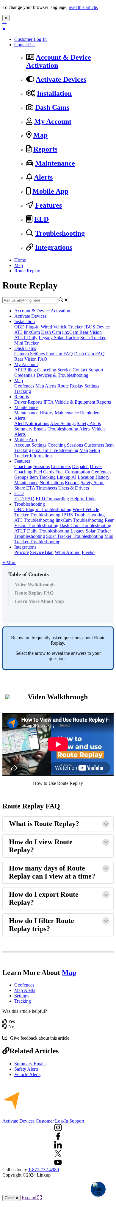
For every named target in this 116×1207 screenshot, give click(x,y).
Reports (45, 149)
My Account (52, 121)
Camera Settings (29, 353)
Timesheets (46, 487)
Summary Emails (30, 428)
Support (76, 1120)
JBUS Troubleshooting (83, 514)
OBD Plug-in (27, 326)
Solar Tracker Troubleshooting (74, 536)
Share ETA (24, 487)
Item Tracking (42, 477)
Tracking (22, 391)
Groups (21, 477)
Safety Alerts (89, 423)
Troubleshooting (60, 233)
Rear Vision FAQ (30, 359)
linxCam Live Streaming (55, 450)
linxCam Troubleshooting (80, 520)
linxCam (32, 332)
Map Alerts (45, 385)
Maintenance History (34, 412)
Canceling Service (54, 369)
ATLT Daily (25, 337)
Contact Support (88, 369)
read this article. (83, 7)
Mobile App (50, 191)
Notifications (52, 482)
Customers (94, 444)
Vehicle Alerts (27, 1074)
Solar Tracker (93, 337)
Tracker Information (33, 455)
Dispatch (80, 466)
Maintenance (55, 163)
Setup (94, 450)
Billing (29, 369)
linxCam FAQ (59, 353)
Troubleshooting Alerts (69, 428)
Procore (21, 552)
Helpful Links (83, 498)
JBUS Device (97, 326)
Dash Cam (51, 332)
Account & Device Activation (42, 310)
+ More (9, 562)
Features (48, 205)
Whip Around (68, 552)
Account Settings (30, 444)
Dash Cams (52, 107)
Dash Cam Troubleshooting (85, 525)
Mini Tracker (26, 342)
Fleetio (88, 552)
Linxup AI (66, 477)
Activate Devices (61, 79)
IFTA (48, 402)
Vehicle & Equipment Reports (83, 402)
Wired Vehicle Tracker (62, 326)
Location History (93, 477)
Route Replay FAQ (34, 592)
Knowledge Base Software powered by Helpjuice (58, 1189)
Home (20, 260)
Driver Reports (28, 402)
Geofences (24, 385)
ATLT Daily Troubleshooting (41, 530)
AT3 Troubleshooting (34, 520)
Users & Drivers (73, 487)
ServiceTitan (42, 552)
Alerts (43, 177)
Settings (91, 385)
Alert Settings (63, 423)
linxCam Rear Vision (82, 332)
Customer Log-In (30, 39)
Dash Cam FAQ (89, 353)
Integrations (53, 247)
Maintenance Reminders (77, 412)
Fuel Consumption (72, 471)
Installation (54, 93)
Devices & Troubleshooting (62, 375)
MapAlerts (24, 990)
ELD (41, 219)
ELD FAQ (24, 498)
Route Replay (27, 270)
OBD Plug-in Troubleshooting (42, 509)
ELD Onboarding (52, 498)
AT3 (18, 332)
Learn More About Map (39, 601)
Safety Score (92, 482)
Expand (29, 1197)
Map (40, 135)
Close (10, 1198)
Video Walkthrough (35, 584)
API (18, 369)
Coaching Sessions (65, 444)
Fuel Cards (44, 471)
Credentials (24, 375)
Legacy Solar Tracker (59, 337)
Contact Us (24, 44)
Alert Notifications (31, 423)
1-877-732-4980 (43, 1169)
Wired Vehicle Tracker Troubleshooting (56, 512)
